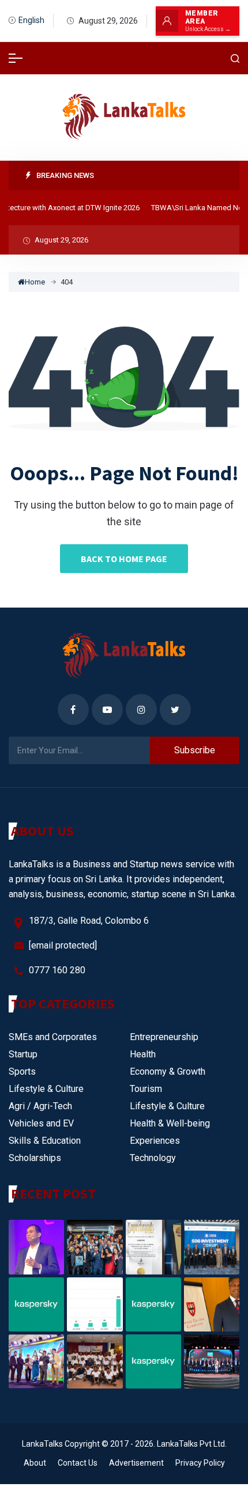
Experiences (155, 1140)
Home (35, 282)
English (31, 20)
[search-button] (235, 58)
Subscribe (194, 750)
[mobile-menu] (15, 58)
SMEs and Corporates (53, 1036)
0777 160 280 (57, 970)
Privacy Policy (200, 1462)
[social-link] (73, 709)
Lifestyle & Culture (46, 1088)
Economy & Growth (167, 1071)
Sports (22, 1071)
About (35, 1462)
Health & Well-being (170, 1123)
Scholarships (35, 1157)
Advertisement (136, 1462)
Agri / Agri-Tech (40, 1106)
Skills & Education (45, 1140)
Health (143, 1054)
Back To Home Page (124, 558)
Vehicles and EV (41, 1123)
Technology (153, 1157)
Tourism (146, 1088)
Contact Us (77, 1462)
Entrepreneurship (164, 1036)
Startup (23, 1054)
